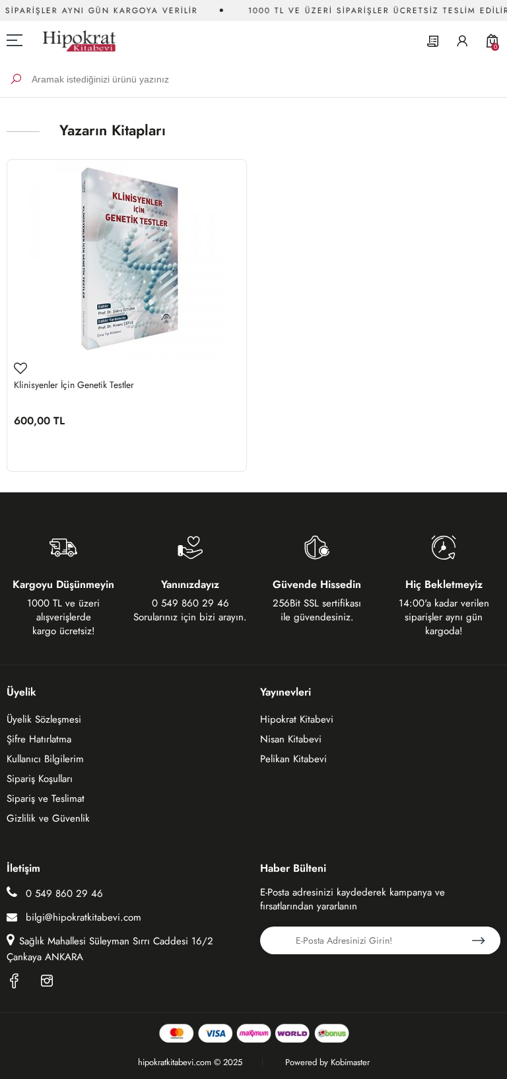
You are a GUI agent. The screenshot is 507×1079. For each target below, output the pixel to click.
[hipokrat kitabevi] (74, 40)
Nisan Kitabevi (290, 739)
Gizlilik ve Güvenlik (48, 818)
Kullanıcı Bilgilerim (45, 759)
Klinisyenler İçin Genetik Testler (74, 385)
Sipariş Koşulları (40, 778)
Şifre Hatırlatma (39, 739)
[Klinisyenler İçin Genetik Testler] (126, 259)
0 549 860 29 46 (62, 893)
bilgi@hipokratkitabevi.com (83, 917)
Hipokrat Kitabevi (296, 719)
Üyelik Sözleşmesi (44, 719)
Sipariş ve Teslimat (45, 798)
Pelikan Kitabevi (293, 759)
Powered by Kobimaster (327, 1062)
